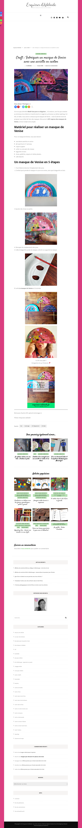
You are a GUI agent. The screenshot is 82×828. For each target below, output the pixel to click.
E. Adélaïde (29, 66)
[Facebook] (15, 107)
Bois (21, 426)
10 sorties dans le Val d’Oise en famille (59, 499)
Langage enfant (41, 497)
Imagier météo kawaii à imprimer (40, 501)
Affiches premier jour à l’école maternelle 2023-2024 (34, 761)
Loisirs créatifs (41, 54)
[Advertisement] (41, 33)
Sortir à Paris (17, 692)
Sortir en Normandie (19, 717)
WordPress (45, 825)
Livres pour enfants (19, 671)
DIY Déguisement (35, 426)
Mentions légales (46, 824)
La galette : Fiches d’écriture (59, 528)
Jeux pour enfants (22, 493)
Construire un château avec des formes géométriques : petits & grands (23, 502)
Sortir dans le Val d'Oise (59, 495)
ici (41, 413)
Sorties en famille (59, 493)
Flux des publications (19, 803)
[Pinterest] (1, 18)
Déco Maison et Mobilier (22, 525)
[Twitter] (23, 107)
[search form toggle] (68, 17)
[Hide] (0, 25)
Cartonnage (27, 426)
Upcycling (25, 527)
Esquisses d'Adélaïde (41, 5)
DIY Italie (43, 426)
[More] (29, 107)
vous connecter (26, 548)
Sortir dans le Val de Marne (21, 700)
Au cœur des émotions (20, 637)
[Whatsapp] (26, 107)
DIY (35, 454)
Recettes (17, 683)
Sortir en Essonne (19, 713)
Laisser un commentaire (51, 66)
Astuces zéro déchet (22, 523)
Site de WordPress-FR (19, 811)
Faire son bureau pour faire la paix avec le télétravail (41, 529)
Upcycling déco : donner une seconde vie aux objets (22, 531)
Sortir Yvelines (18, 730)
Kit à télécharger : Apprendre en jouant (22, 495)
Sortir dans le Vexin (19, 705)
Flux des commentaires (20, 807)
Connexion (17, 799)
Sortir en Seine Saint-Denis (21, 726)
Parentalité (17, 679)
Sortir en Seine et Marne (20, 721)
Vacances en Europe (19, 738)
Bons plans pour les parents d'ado (22, 641)
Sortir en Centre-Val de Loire (21, 709)
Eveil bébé (17, 654)
